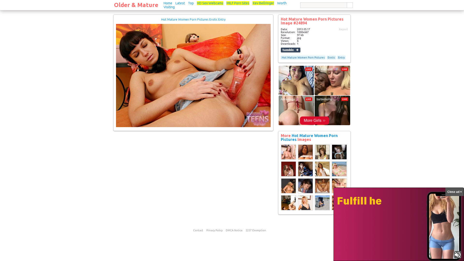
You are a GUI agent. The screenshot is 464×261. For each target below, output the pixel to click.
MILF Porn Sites (237, 3)
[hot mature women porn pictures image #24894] (193, 126)
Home (168, 3)
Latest (180, 3)
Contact (198, 230)
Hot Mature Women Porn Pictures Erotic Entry (193, 19)
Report (343, 29)
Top (191, 3)
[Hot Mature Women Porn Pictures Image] (288, 158)
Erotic (331, 57)
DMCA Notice (234, 230)
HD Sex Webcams (210, 3)
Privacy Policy (214, 230)
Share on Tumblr (290, 50)
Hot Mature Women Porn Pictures (303, 57)
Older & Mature (136, 5)
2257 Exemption (256, 230)
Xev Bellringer (263, 3)
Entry (341, 57)
